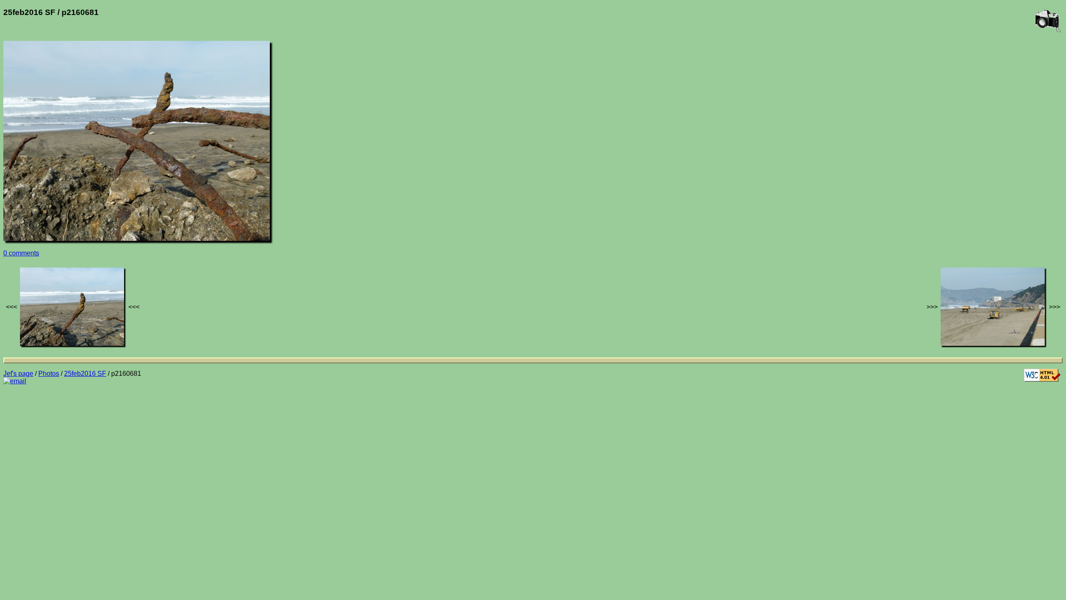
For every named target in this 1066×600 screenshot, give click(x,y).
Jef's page (18, 373)
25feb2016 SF (85, 373)
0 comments (21, 253)
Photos (48, 373)
